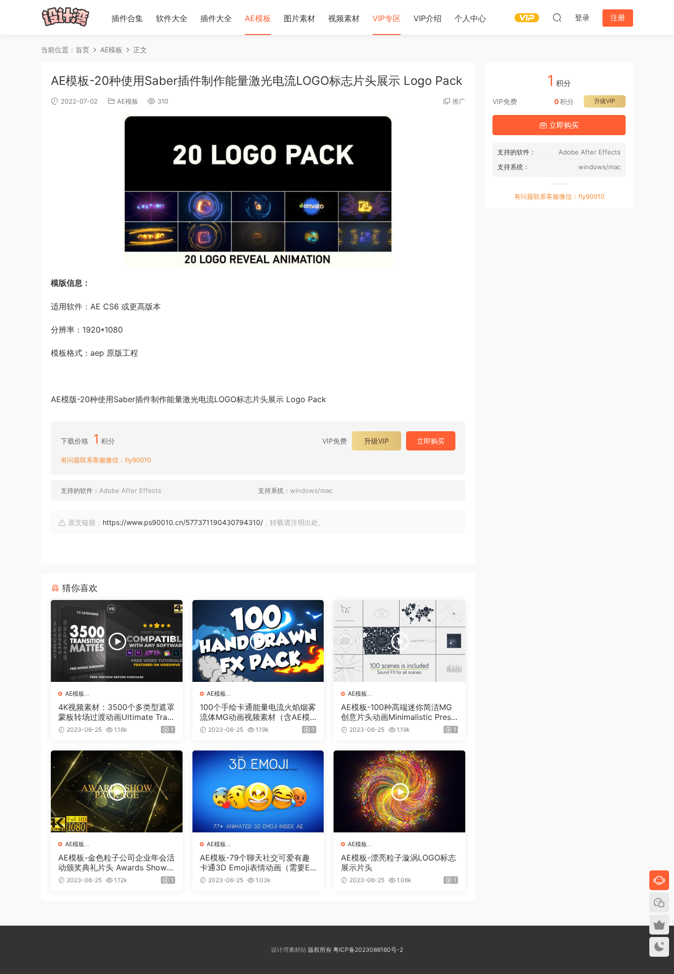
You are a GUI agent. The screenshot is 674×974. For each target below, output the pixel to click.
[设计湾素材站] (65, 17)
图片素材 (299, 18)
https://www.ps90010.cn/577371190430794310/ (183, 522)
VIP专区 (387, 18)
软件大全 (171, 18)
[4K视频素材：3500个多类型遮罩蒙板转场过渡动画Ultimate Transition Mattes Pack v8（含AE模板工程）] (117, 641)
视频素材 (344, 18)
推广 (458, 101)
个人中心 (470, 18)
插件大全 (216, 18)
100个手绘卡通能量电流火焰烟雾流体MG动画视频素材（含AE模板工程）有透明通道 (258, 712)
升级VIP (376, 441)
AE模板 (258, 18)
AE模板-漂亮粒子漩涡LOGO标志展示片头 (398, 862)
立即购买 (431, 441)
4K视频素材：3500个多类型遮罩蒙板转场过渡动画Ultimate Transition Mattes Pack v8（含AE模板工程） (116, 712)
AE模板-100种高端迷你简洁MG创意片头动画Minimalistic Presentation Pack (398, 712)
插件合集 (127, 18)
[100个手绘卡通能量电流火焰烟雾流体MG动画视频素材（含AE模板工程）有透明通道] (258, 641)
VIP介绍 (427, 18)
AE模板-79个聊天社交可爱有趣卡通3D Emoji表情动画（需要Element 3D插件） (258, 862)
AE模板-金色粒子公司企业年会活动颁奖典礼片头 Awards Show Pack (116, 862)
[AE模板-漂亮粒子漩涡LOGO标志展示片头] (399, 791)
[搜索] (557, 17)
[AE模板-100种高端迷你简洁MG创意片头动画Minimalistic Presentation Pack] (399, 641)
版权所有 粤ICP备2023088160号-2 (354, 949)
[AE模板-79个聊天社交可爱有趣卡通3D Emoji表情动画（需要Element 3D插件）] (258, 791)
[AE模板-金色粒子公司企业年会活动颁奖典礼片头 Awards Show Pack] (117, 791)
